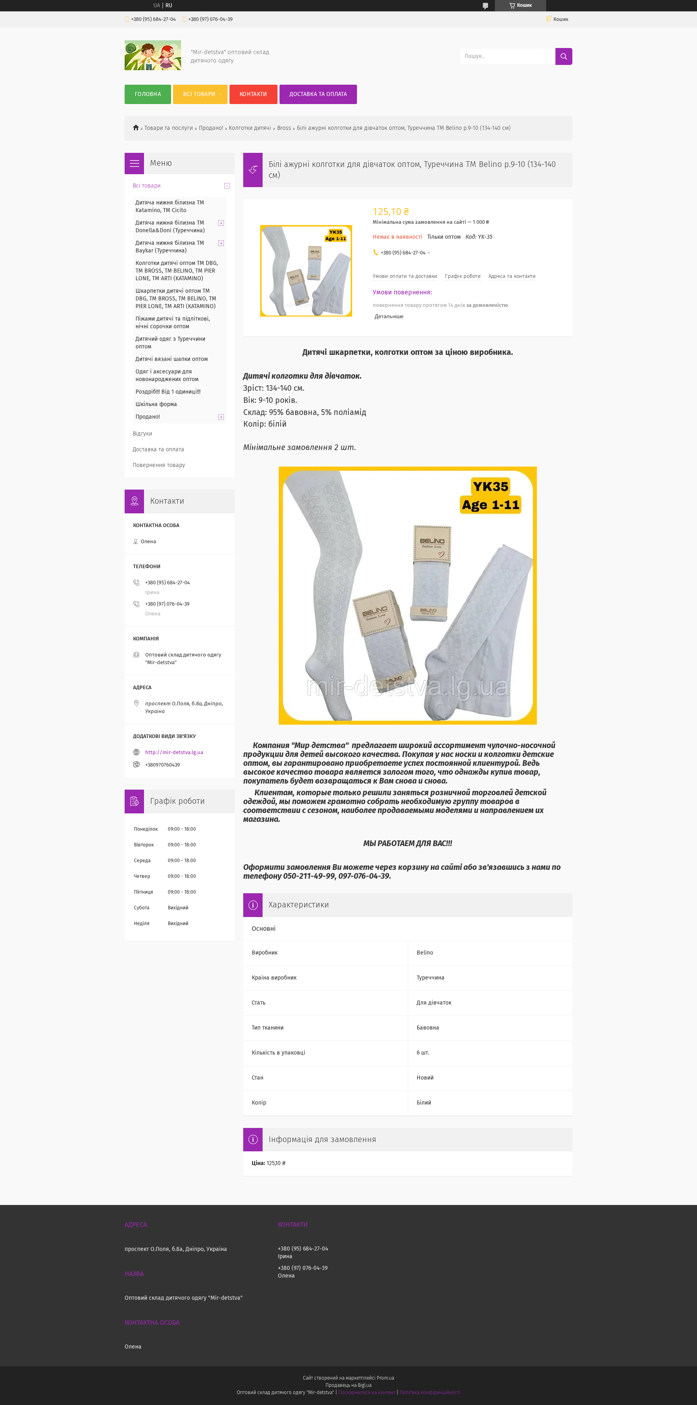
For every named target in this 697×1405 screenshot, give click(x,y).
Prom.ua (385, 1378)
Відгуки (142, 434)
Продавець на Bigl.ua (348, 1385)
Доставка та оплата (318, 94)
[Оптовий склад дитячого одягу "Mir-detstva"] (153, 68)
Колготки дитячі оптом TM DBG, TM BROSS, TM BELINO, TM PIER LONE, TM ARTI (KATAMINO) (177, 271)
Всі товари (199, 94)
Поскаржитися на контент (366, 1392)
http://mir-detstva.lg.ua (174, 752)
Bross (284, 128)
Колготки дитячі (250, 128)
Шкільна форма (156, 404)
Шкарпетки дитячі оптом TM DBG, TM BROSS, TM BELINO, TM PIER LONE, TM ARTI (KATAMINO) (176, 298)
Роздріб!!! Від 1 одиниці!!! (168, 392)
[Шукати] (563, 56)
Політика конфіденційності (430, 1392)
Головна (148, 94)
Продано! (211, 128)
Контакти (253, 94)
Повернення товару (159, 465)
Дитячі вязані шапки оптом (172, 359)
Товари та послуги (168, 128)
